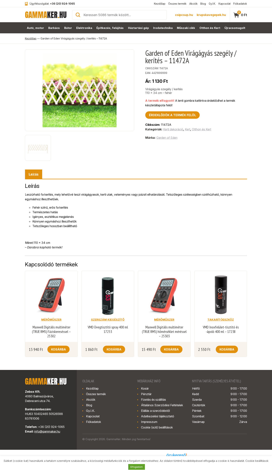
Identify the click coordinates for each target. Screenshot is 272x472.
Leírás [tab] (33, 174)
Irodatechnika (163, 28)
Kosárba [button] (58, 349)
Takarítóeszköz (220, 319)
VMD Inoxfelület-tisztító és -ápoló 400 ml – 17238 (221, 329)
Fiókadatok (240, 3)
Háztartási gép (138, 28)
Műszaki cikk (186, 28)
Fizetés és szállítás (153, 399)
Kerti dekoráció (173, 129)
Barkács (54, 28)
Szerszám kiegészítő (108, 319)
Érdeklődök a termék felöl (172, 115)
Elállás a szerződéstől (155, 411)
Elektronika (84, 28)
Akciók (193, 3)
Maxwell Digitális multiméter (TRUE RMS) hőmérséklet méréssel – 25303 (164, 331)
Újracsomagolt (234, 28)
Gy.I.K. (212, 3)
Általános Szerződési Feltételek (162, 405)
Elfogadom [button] (136, 466)
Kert (187, 129)
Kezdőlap (159, 3)
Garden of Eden (166, 137)
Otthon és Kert (209, 28)
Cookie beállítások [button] (256, 461)
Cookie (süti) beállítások (157, 427)
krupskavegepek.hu (211, 15)
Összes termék (177, 3)
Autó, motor (35, 28)
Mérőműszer (51, 319)
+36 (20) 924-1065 (62, 3)
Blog (203, 3)
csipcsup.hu (184, 15)
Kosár (145, 388)
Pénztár (146, 394)
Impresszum (149, 422)
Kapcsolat (225, 3)
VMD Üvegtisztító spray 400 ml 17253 (108, 329)
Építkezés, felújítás (110, 28)
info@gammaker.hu (47, 431)
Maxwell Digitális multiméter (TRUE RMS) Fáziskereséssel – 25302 (51, 331)
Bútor (68, 28)
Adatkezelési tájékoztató (157, 416)
